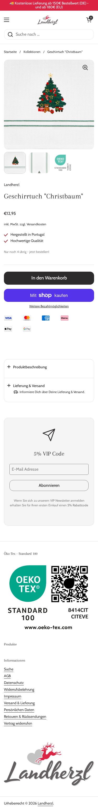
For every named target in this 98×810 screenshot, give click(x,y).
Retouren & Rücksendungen (25, 716)
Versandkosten (36, 224)
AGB (7, 676)
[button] (89, 20)
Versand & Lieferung (19, 703)
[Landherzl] (47, 20)
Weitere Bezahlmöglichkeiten (49, 306)
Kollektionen (32, 52)
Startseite (10, 52)
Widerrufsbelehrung (19, 689)
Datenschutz (14, 682)
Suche (8, 669)
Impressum (12, 696)
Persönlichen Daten (19, 709)
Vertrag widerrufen (18, 723)
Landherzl (45, 803)
